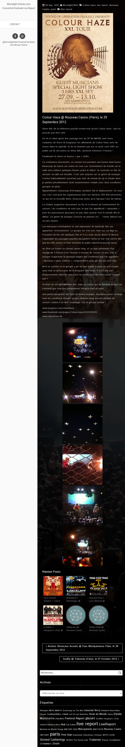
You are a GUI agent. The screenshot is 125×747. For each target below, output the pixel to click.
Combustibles (54, 714)
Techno (69, 740)
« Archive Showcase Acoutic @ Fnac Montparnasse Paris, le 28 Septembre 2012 (82, 648)
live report (102, 5)
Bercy (97, 710)
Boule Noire (115, 710)
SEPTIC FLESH (109, 735)
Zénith (55, 743)
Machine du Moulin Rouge (51, 729)
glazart (90, 718)
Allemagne (44, 710)
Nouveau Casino (112, 729)
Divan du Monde (98, 714)
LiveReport (107, 724)
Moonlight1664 (70, 5)
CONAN (65, 714)
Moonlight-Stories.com (18, 4)
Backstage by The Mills (73, 710)
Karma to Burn (54, 724)
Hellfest (43, 725)
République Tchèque (92, 735)
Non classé (66, 9)
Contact (15, 24)
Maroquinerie (85, 729)
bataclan (89, 710)
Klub (63, 724)
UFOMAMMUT (46, 744)
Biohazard (105, 710)
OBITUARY (44, 735)
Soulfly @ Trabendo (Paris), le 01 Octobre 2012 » (91, 659)
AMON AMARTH (55, 710)
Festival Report (74, 718)
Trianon (105, 740)
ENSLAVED (59, 718)
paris (53, 9)
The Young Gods (81, 740)
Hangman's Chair (111, 718)
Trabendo (95, 740)
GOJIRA (99, 718)
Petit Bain (66, 735)
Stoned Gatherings (52, 740)
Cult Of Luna (74, 714)
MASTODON (98, 729)
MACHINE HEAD (70, 729)
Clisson (43, 714)
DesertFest (84, 714)
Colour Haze (89, 5)
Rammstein (78, 735)
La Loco (71, 724)
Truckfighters (114, 740)
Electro (110, 714)
